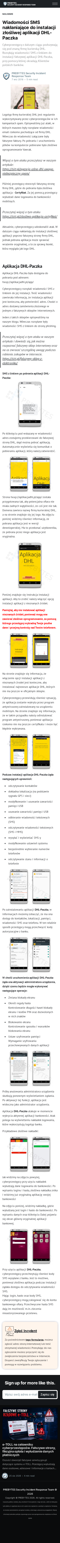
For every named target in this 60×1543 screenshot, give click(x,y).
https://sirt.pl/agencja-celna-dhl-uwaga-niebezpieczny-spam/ (28, 171)
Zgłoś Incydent (25, 1330)
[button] (55, 3)
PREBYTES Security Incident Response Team (28, 1489)
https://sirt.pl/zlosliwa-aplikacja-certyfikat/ (29, 216)
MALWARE (7, 14)
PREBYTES (23, 1497)
